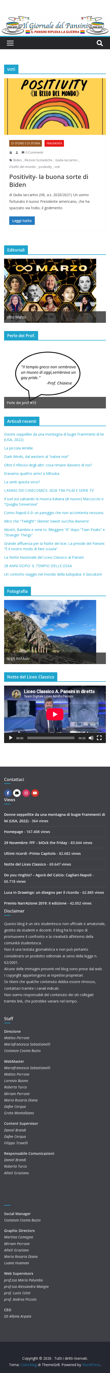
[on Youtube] (35, 793)
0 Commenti (34, 152)
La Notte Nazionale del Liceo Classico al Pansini (44, 557)
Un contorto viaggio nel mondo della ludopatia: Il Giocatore (53, 574)
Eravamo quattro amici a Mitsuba (31, 473)
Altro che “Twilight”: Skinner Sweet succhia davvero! (46, 521)
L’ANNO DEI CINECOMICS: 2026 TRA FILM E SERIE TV (49, 490)
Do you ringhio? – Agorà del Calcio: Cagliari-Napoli (48, 875)
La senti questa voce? (22, 481)
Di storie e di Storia (25, 143)
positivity (45, 167)
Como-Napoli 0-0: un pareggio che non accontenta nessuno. (54, 512)
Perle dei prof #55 (21, 402)
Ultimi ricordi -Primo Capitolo (30, 853)
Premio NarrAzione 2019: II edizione (35, 903)
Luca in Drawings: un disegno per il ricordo (41, 892)
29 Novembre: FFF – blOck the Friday (35, 842)
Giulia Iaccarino (66, 160)
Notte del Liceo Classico (25, 864)
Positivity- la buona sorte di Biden (48, 180)
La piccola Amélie (18, 448)
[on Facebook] (8, 793)
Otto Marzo (16, 317)
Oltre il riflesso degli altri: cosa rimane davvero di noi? (48, 465)
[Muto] (91, 737)
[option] (55, 291)
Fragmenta (54, 143)
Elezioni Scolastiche (38, 160)
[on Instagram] (26, 793)
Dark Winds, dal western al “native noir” (36, 456)
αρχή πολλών (18, 658)
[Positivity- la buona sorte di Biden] (55, 106)
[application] (55, 714)
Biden (17, 160)
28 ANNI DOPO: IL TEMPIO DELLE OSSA (38, 565)
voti (57, 167)
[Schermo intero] (99, 737)
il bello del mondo (22, 167)
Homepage (13, 831)
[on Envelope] (17, 793)
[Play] (10, 737)
